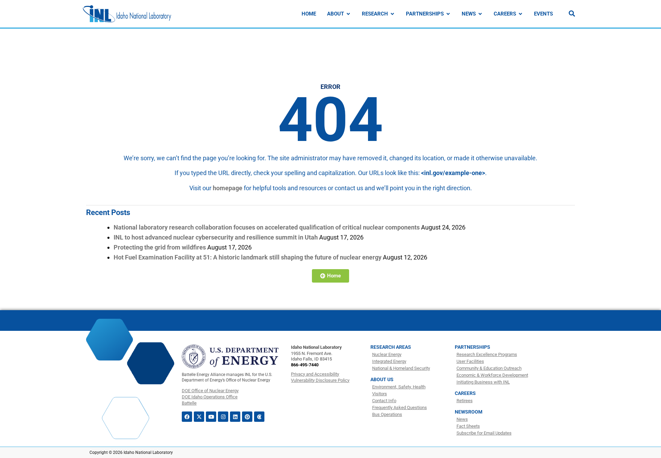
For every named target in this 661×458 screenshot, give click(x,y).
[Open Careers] (520, 14)
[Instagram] (223, 416)
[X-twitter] (199, 416)
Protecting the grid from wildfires (160, 247)
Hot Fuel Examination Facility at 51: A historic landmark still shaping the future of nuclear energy (247, 257)
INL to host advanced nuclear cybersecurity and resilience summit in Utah (216, 237)
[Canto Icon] (259, 416)
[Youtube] (211, 416)
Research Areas (390, 347)
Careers (465, 393)
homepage (227, 188)
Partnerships (472, 347)
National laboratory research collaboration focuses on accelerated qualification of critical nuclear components (267, 227)
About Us (382, 379)
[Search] (572, 13)
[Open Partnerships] (448, 14)
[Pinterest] (247, 416)
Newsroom (468, 412)
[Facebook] (187, 416)
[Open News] (480, 14)
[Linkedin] (235, 416)
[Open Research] (392, 14)
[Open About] (348, 14)
